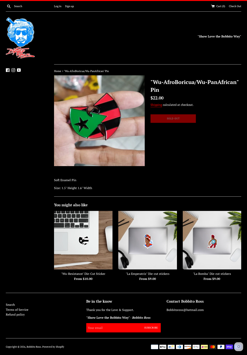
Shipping (156, 105)
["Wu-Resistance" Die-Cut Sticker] (83, 240)
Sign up (69, 6)
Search (10, 304)
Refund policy (15, 314)
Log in (57, 6)
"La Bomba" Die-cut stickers (212, 274)
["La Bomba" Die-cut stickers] (212, 240)
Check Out (235, 6)
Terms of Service (17, 309)
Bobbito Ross (34, 346)
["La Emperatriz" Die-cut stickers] (147, 240)
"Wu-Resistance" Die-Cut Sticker (83, 274)
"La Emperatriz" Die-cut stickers (147, 274)
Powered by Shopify (53, 346)
